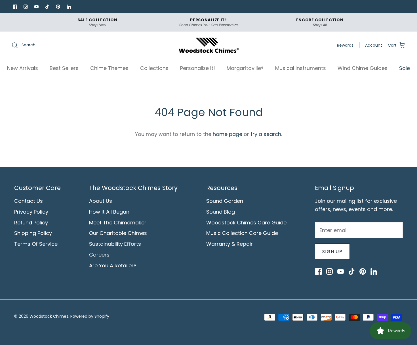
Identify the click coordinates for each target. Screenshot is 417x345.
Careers (99, 254)
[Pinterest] (57, 6)
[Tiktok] (47, 6)
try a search (265, 134)
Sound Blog (220, 211)
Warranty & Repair (229, 243)
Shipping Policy (33, 233)
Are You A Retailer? (112, 265)
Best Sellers (64, 68)
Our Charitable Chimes (118, 233)
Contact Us (28, 200)
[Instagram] (25, 6)
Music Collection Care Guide (242, 233)
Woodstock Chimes (49, 316)
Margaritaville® (245, 68)
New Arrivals (22, 68)
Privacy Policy (31, 211)
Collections (154, 68)
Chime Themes (109, 68)
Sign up (332, 251)
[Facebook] (14, 6)
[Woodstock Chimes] (209, 45)
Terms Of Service (36, 243)
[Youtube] (36, 6)
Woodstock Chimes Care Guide (246, 222)
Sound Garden (224, 200)
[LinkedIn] (68, 6)
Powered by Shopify (89, 316)
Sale (404, 68)
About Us (100, 200)
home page (227, 134)
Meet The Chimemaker (117, 222)
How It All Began (109, 211)
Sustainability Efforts (115, 243)
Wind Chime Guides (362, 68)
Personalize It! (197, 68)
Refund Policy (31, 222)
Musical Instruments (300, 68)
